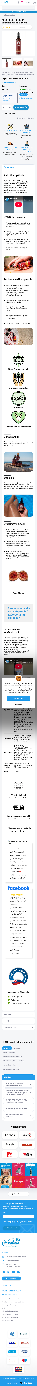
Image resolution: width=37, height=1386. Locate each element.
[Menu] (34, 2)
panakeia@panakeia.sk (12, 1260)
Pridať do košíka (19, 107)
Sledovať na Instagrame (20, 1194)
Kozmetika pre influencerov (10, 1317)
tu (27, 692)
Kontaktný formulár (11, 1278)
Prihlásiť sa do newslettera (11, 1228)
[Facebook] (3, 1271)
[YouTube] (13, 1271)
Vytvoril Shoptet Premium (11, 1383)
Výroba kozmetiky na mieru (10, 1314)
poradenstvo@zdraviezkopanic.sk (16, 1256)
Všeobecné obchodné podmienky (11, 1299)
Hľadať (32, 7)
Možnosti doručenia (25, 98)
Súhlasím (20, 698)
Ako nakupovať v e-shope (9, 1305)
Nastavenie (18, 704)
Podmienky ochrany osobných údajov (13, 1302)
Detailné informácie (8, 82)
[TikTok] (18, 1271)
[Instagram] (8, 1271)
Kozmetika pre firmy (8, 1320)
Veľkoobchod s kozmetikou (10, 1311)
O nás (3, 1308)
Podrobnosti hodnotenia (25, 27)
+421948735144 (11, 1264)
